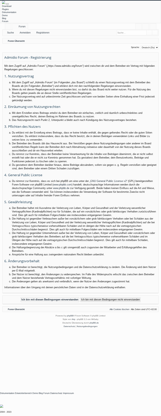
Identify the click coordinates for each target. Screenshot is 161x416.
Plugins (5, 9)
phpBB (70, 316)
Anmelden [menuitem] (146, 27)
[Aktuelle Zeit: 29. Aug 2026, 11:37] (155, 41)
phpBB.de (94, 323)
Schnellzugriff (9, 27)
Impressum (68, 393)
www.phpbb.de (61, 188)
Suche (10, 32)
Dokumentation (9, 12)
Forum (5, 21)
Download (6, 6)
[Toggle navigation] (7, 4)
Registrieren (42, 32)
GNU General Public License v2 (108, 181)
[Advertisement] (80, 357)
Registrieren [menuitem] (154, 27)
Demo (5, 15)
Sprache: (135, 47)
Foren (22, 26)
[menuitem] (138, 26)
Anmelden (25, 32)
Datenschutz (56, 393)
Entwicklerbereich (23, 393)
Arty (73, 319)
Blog (4, 18)
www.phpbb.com (62, 184)
